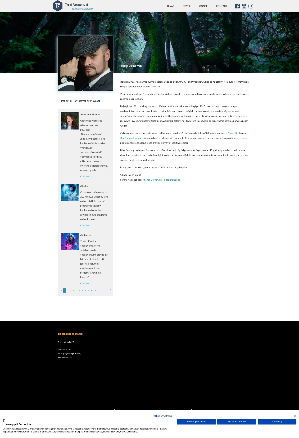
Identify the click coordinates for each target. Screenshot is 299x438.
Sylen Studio (235, 133)
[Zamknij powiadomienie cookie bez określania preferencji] (295, 415)
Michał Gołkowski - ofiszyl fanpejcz (161, 179)
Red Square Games (130, 137)
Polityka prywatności (162, 416)
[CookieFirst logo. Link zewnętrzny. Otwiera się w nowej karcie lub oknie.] (4, 420)
